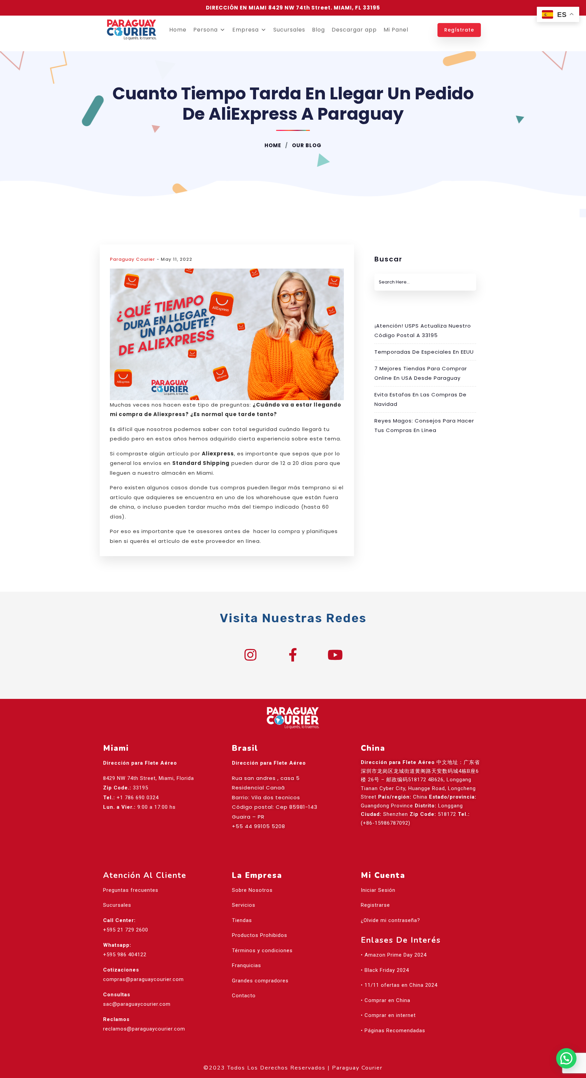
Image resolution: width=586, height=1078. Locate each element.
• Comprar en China (385, 1000)
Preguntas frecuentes (130, 890)
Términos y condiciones (262, 950)
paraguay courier (132, 259)
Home (178, 30)
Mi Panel (396, 30)
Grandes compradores (260, 981)
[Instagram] (250, 654)
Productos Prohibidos (259, 935)
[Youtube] (335, 654)
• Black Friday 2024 (385, 970)
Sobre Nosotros (252, 890)
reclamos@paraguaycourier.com (144, 1029)
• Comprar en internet (388, 1015)
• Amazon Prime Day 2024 (394, 955)
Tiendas (242, 920)
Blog (318, 30)
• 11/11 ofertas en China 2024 (399, 985)
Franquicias (246, 965)
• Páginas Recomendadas (393, 1030)
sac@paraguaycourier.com (137, 1004)
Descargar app (354, 30)
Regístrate (459, 29)
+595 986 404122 (124, 955)
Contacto (244, 996)
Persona (205, 30)
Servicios (243, 905)
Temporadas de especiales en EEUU (424, 351)
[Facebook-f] (293, 654)
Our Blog (306, 145)
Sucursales (289, 30)
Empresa (245, 30)
